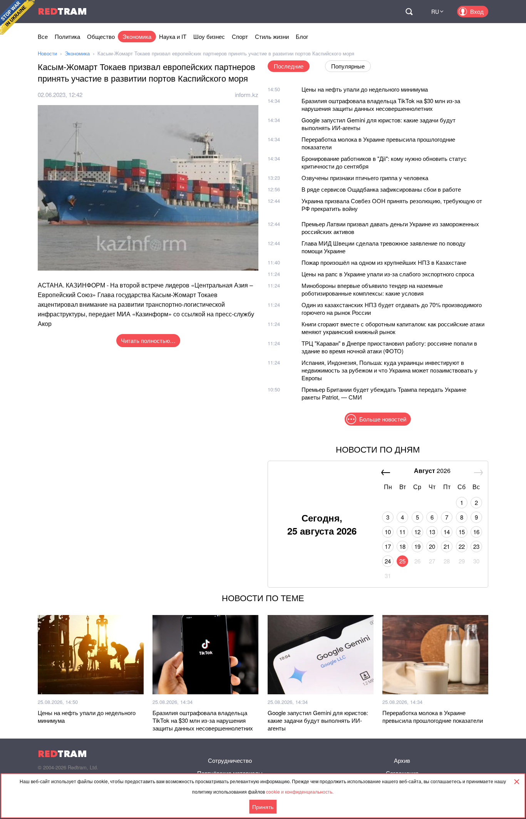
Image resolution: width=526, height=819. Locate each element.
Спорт (240, 36)
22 (462, 546)
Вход (477, 11)
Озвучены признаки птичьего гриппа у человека (365, 178)
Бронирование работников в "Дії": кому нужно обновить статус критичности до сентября (384, 162)
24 (388, 561)
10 (388, 532)
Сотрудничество (230, 760)
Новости (47, 53)
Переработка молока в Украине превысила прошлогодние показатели (378, 143)
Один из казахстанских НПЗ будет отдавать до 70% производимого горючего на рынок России (392, 308)
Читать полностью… (148, 340)
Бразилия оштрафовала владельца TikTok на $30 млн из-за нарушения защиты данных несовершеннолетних (381, 104)
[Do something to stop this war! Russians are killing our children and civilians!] (17, 17)
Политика (67, 36)
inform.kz (246, 94)
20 (432, 546)
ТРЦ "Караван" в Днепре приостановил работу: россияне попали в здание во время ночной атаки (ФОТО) (389, 347)
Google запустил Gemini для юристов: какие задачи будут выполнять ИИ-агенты (379, 124)
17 (388, 546)
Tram (62, 11)
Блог (302, 36)
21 (447, 546)
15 (462, 532)
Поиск (409, 11)
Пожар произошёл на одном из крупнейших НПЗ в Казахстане (384, 262)
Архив (402, 760)
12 (417, 532)
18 (402, 546)
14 (447, 532)
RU (435, 11)
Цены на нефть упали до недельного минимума (365, 89)
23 (476, 546)
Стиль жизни (272, 36)
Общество (101, 36)
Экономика (136, 36)
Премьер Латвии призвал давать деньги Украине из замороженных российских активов (390, 228)
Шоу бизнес (209, 36)
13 (432, 532)
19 (417, 546)
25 (402, 561)
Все (43, 36)
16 (476, 532)
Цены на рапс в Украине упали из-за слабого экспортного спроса (388, 274)
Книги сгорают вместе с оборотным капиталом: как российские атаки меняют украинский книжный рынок (393, 328)
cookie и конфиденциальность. (299, 791)
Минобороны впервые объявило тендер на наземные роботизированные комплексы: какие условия (372, 289)
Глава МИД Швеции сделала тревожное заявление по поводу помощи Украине (384, 247)
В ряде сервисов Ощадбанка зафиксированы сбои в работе (381, 189)
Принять (262, 807)
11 (402, 532)
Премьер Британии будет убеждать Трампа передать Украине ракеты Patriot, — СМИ (384, 393)
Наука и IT (172, 36)
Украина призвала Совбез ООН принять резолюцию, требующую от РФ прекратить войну (392, 204)
